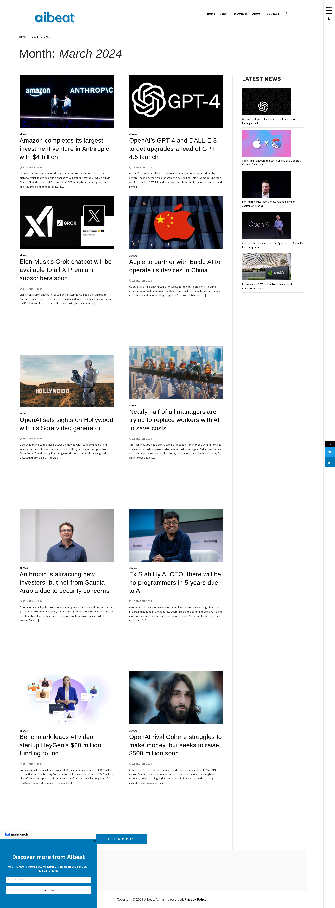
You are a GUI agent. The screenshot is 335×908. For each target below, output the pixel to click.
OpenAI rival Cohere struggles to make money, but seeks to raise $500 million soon (175, 745)
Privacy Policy (195, 899)
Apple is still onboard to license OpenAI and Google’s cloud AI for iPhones (271, 162)
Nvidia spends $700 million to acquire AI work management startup (267, 286)
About (257, 13)
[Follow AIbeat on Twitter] (330, 452)
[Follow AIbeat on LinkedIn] (330, 462)
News (223, 13)
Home (211, 13)
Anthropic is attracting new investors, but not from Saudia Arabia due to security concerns (64, 582)
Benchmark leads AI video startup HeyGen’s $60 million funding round (60, 745)
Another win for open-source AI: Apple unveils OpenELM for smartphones (272, 245)
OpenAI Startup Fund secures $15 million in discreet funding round (270, 121)
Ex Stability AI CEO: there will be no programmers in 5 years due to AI (175, 582)
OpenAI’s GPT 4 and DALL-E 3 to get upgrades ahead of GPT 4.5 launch (173, 148)
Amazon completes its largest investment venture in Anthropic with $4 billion (64, 148)
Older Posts (121, 839)
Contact (273, 13)
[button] (329, 19)
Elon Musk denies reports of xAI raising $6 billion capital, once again (268, 204)
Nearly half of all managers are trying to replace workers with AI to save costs (174, 420)
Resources (240, 13)
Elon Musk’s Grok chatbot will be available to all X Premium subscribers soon (66, 270)
